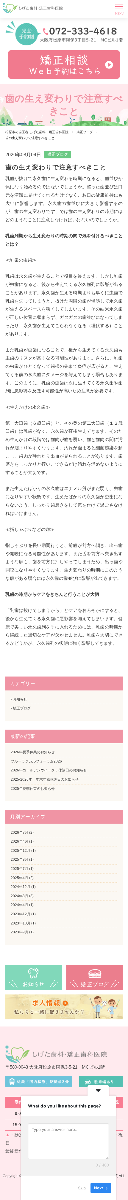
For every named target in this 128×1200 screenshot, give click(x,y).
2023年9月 (19, 932)
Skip (82, 1187)
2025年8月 (19, 859)
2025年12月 (20, 851)
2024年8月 (19, 896)
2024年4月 (19, 905)
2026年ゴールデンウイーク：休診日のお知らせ (49, 770)
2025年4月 (19, 878)
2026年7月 (19, 832)
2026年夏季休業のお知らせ (33, 752)
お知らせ (19, 699)
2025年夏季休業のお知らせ (33, 789)
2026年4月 (19, 841)
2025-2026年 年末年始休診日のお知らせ (45, 779)
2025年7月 (19, 869)
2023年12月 (20, 914)
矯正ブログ (57, 154)
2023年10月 (20, 923)
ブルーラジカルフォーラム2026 (36, 761)
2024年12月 (20, 887)
